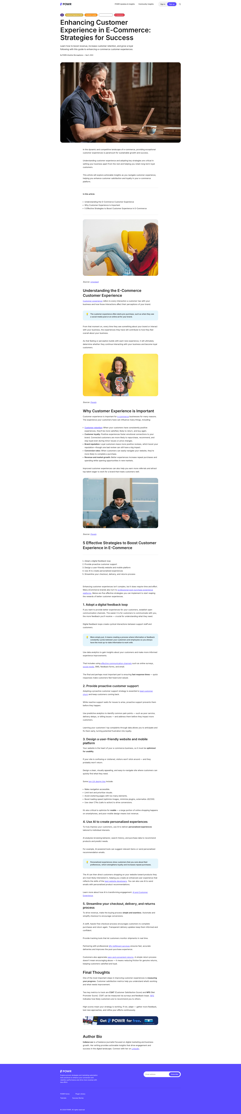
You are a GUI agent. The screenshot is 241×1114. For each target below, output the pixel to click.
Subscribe (174, 1074)
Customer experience (92, 301)
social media (88, 667)
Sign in (162, 4)
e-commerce (123, 416)
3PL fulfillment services (119, 946)
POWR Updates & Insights (125, 4)
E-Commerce (119, 15)
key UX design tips (97, 781)
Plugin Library (80, 1094)
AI (62, 15)
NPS (152, 996)
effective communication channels (116, 663)
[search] (180, 4)
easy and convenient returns (120, 957)
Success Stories (78, 1098)
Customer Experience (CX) (74, 15)
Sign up (172, 4)
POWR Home (64, 1094)
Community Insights (146, 4)
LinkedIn (135, 1049)
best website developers (116, 881)
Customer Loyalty (91, 15)
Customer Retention (106, 15)
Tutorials (63, 1098)
